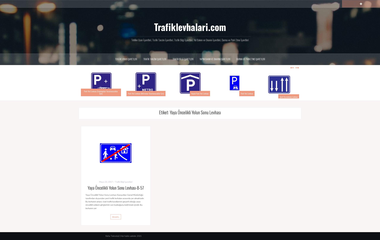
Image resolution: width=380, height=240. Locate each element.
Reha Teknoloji (112, 236)
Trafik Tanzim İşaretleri (154, 59)
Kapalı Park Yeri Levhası (200, 93)
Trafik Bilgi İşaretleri (183, 59)
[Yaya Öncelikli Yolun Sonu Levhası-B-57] (116, 153)
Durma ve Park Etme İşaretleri (250, 59)
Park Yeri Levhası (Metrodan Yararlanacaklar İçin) (146, 93)
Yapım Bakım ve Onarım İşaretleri (215, 59)
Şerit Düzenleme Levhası (289, 96)
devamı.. (115, 217)
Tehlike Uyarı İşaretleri (126, 59)
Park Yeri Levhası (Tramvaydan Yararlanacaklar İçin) (101, 92)
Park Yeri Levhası (247, 93)
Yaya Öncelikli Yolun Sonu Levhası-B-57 (116, 188)
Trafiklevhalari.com (190, 27)
